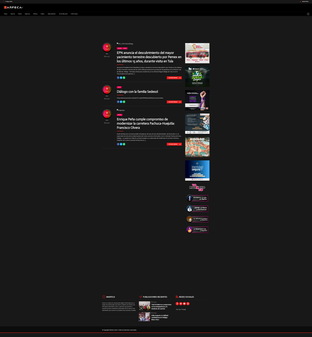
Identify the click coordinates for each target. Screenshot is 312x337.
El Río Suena (74, 14)
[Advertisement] (156, 28)
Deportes (27, 14)
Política (35, 14)
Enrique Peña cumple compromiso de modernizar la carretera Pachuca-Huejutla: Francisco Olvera (146, 123)
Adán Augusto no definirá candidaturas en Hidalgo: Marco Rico (159, 317)
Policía (20, 14)
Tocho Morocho (63, 14)
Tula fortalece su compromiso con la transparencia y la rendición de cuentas (161, 307)
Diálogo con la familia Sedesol (137, 92)
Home (5, 14)
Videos (42, 14)
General (13, 14)
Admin (107, 53)
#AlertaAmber (52, 14)
